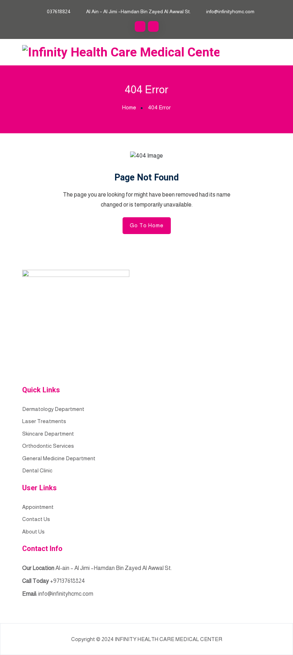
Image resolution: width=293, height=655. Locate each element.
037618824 (59, 11)
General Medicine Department (58, 458)
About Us (33, 532)
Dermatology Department (53, 409)
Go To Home (147, 225)
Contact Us (36, 519)
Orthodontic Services (48, 446)
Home (129, 107)
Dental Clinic (37, 470)
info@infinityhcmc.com (230, 11)
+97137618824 (67, 581)
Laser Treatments (44, 421)
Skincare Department (48, 434)
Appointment (38, 507)
